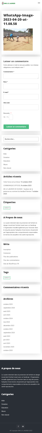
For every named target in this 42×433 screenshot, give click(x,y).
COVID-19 (6, 208)
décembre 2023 (8, 325)
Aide (5, 154)
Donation (6, 157)
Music (5, 164)
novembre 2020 (8, 347)
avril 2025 (6, 315)
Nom (5, 82)
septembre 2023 (9, 333)
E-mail (6, 92)
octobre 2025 (8, 304)
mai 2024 (6, 322)
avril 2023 (6, 343)
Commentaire (8, 72)
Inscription (7, 249)
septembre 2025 (9, 308)
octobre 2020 (8, 350)
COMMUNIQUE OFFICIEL (12, 185)
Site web (6, 103)
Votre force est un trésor (11, 182)
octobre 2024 (8, 318)
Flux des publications (10, 257)
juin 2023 (6, 340)
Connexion (7, 253)
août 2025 (6, 311)
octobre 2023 (8, 329)
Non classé (7, 168)
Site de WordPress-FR (11, 264)
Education (6, 161)
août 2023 (6, 336)
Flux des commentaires (11, 260)
